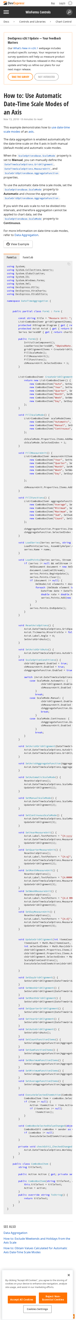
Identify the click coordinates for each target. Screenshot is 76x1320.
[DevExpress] (14, 3)
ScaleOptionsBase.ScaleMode (36, 155)
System (20, 266)
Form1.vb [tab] (28, 257)
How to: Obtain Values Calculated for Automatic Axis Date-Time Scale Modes (35, 1250)
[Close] (69, 1275)
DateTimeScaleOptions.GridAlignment (29, 164)
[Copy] (69, 264)
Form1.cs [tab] (11, 257)
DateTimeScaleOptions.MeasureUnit (27, 168)
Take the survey (20, 77)
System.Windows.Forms (30, 280)
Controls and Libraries (32, 21)
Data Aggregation (26, 235)
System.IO (22, 276)
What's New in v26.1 (25, 48)
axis (31, 132)
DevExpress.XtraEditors (31, 294)
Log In (62, 3)
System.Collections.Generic (34, 269)
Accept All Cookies (21, 1299)
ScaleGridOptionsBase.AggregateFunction (31, 173)
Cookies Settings (37, 1309)
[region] (37, 1295)
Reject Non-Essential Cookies (53, 1298)
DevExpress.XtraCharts (30, 290)
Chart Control (64, 21)
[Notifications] (70, 3)
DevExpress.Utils (27, 287)
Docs (6, 21)
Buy (53, 3)
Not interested (46, 77)
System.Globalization (30, 273)
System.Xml (23, 283)
